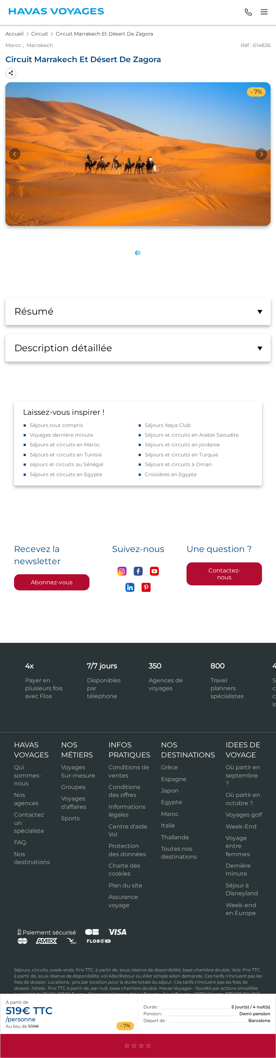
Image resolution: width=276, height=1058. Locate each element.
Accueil (15, 34)
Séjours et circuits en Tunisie (66, 454)
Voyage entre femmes (238, 846)
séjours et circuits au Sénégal (67, 464)
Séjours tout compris (56, 425)
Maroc (13, 45)
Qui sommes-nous (27, 775)
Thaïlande (175, 837)
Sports (70, 818)
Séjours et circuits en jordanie (182, 444)
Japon (170, 790)
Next (261, 154)
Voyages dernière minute (61, 435)
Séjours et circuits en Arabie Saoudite (192, 435)
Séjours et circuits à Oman (178, 464)
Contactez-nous (224, 574)
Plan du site (125, 885)
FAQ (20, 842)
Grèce (169, 767)
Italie (168, 825)
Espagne (174, 779)
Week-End (241, 826)
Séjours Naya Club (167, 425)
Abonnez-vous (52, 582)
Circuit (40, 34)
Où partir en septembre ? (243, 775)
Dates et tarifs (138, 1045)
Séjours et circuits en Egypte (66, 474)
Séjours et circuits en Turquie (181, 454)
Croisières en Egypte (171, 474)
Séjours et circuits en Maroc (65, 444)
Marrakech (40, 45)
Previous (14, 154)
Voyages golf (244, 814)
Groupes (73, 787)
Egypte (171, 802)
